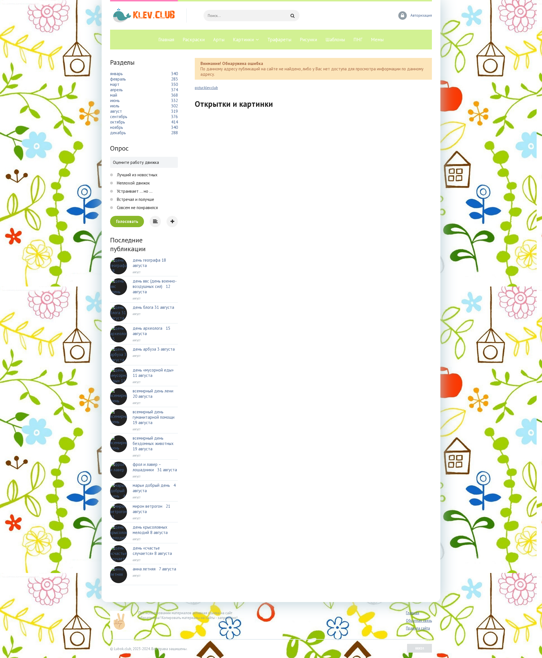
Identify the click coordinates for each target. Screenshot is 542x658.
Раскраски (194, 39)
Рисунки (308, 39)
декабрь (118, 132)
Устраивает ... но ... (134, 191)
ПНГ (357, 39)
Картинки (243, 39)
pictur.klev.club (206, 87)
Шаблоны (335, 39)
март (114, 84)
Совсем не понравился (137, 207)
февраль (118, 79)
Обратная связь (419, 620)
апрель (116, 89)
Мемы (377, 39)
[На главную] (144, 15)
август (116, 111)
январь (116, 73)
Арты (218, 39)
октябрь (117, 122)
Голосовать (127, 221)
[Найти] (292, 15)
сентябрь (118, 116)
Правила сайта (418, 628)
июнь (115, 100)
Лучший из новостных (137, 174)
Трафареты (279, 39)
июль (114, 105)
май (113, 95)
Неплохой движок (133, 183)
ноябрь (116, 127)
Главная (166, 39)
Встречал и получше (135, 199)
